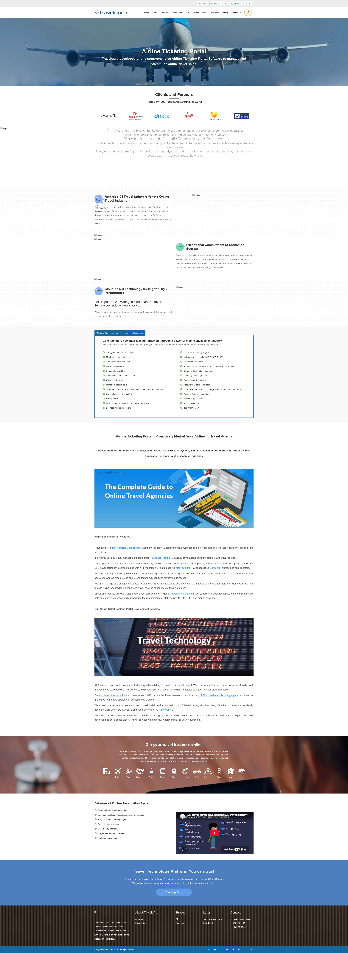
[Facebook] (209, 949)
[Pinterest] (227, 949)
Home (146, 13)
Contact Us (140, 923)
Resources (214, 13)
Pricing (225, 13)
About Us (139, 919)
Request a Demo (218, 3)
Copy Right (208, 923)
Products (165, 13)
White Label (177, 13)
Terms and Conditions (212, 919)
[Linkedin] (251, 949)
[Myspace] (245, 949)
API (187, 13)
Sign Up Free (174, 892)
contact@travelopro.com (240, 919)
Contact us (236, 13)
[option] (107, 116)
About (154, 13)
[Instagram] (239, 949)
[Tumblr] (221, 949)
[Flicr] (233, 949)
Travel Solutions (199, 13)
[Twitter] (215, 949)
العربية (248, 3)
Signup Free (235, 3)
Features (202, 3)
